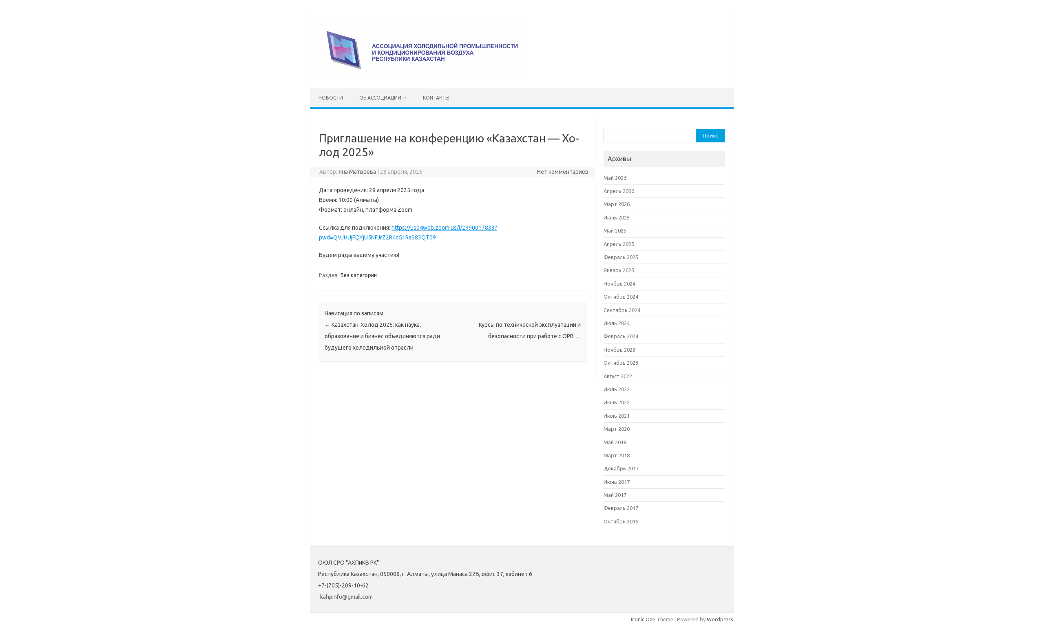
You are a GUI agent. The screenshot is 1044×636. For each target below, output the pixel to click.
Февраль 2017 (621, 508)
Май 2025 (615, 230)
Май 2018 (615, 442)
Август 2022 (618, 376)
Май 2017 (615, 495)
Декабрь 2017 (621, 468)
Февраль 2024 (621, 336)
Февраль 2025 (621, 257)
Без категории (359, 275)
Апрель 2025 (619, 244)
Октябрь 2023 (621, 363)
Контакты (436, 97)
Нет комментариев (562, 171)
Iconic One (643, 619)
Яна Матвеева (357, 171)
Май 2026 (615, 178)
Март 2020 (617, 429)
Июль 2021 (617, 416)
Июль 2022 (617, 389)
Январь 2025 (619, 270)
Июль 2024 (617, 323)
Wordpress (720, 619)
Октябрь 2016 (621, 521)
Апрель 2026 (619, 191)
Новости (331, 97)
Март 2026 (617, 204)
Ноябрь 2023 (619, 349)
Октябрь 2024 (621, 296)
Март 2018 (617, 455)
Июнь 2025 (617, 217)
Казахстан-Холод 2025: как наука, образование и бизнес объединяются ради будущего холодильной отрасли (382, 336)
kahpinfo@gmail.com (346, 597)
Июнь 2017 (617, 482)
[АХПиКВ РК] (419, 74)
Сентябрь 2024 (622, 310)
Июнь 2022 (617, 402)
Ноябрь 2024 (619, 283)
